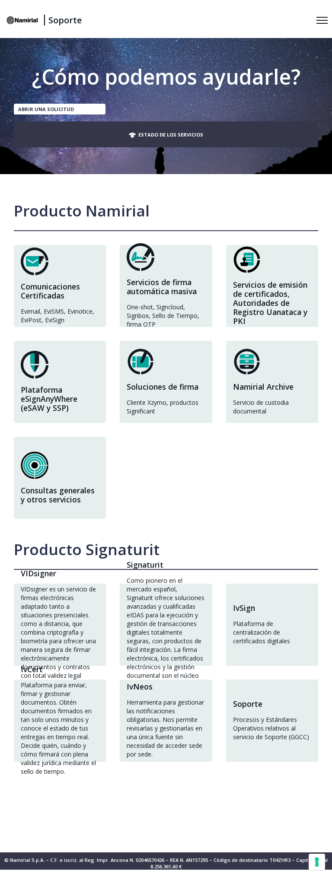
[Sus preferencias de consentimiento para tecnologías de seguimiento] (317, 862)
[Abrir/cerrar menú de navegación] (322, 20)
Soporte (65, 20)
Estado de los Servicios (169, 134)
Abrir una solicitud (46, 109)
